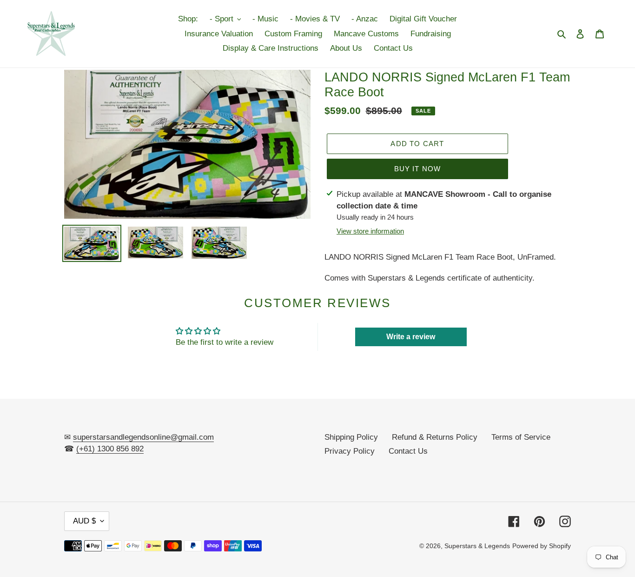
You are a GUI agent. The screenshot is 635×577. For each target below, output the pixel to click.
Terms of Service (520, 437)
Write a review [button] (410, 337)
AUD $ (84, 521)
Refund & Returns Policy (434, 437)
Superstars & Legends (477, 546)
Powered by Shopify (541, 546)
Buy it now (417, 169)
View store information (370, 231)
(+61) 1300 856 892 (110, 448)
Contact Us (408, 451)
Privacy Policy (349, 451)
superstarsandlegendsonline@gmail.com (143, 437)
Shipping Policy (351, 437)
